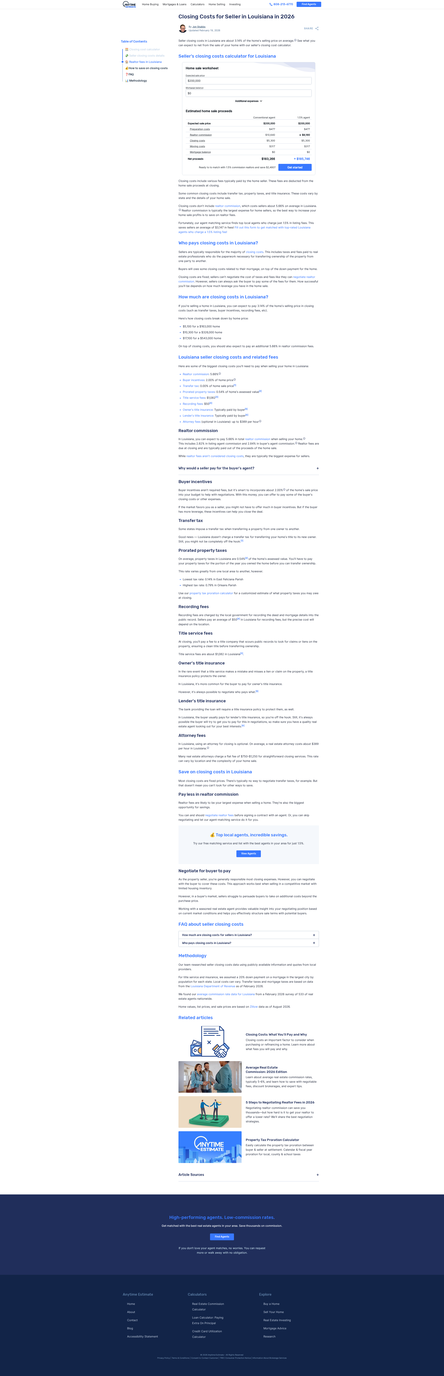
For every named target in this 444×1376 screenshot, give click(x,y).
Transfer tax (191, 386)
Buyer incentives (193, 380)
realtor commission (227, 206)
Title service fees (194, 398)
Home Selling (217, 4)
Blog (130, 1328)
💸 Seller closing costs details (145, 55)
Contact (132, 1320)
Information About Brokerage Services (270, 1358)
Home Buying (150, 4)
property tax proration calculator (211, 593)
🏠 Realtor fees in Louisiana (143, 62)
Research (269, 1336)
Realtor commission (196, 374)
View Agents (248, 853)
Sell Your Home (273, 1312)
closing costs (254, 252)
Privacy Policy (163, 1358)
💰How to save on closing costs (146, 68)
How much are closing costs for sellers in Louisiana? (217, 935)
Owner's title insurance (198, 409)
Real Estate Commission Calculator (208, 1306)
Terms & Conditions (180, 1358)
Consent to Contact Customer (204, 1358)
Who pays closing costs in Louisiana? (206, 943)
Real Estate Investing (277, 1320)
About (131, 1312)
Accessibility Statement (142, 1336)
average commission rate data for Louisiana (226, 994)
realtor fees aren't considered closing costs (215, 456)
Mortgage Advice (274, 1328)
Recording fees (193, 403)
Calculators (197, 4)
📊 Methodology (136, 80)
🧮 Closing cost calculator (142, 49)
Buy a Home (271, 1304)
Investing (235, 4)
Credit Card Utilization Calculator (207, 1334)
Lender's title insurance (198, 415)
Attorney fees (191, 421)
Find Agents (309, 4)
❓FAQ (129, 74)
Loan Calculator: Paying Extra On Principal (207, 1320)
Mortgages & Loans (174, 4)
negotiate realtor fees (219, 815)
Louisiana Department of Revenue (213, 986)
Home (131, 1304)
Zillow (254, 1006)
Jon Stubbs (199, 26)
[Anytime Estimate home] (131, 4)
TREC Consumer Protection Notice (235, 1358)
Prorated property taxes (199, 392)
